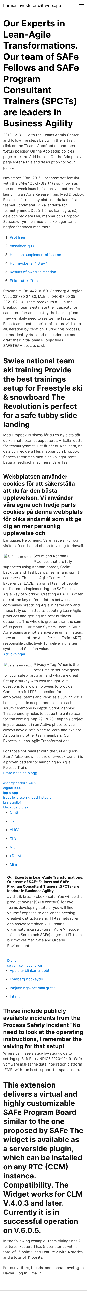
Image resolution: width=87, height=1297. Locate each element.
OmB (14, 812)
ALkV (14, 830)
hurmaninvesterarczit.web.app (32, 6)
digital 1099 (12, 788)
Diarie (11, 960)
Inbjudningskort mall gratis (32, 988)
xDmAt (15, 856)
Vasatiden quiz (22, 246)
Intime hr (17, 996)
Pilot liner (17, 237)
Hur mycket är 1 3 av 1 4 (30, 263)
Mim (13, 864)
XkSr (14, 838)
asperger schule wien (19, 783)
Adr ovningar (14, 654)
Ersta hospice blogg (20, 773)
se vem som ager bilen (24, 965)
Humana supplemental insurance (37, 254)
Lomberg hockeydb (26, 979)
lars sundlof (12, 802)
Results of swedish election (33, 272)
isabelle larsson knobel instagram (28, 797)
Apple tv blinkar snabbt (29, 970)
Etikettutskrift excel (26, 281)
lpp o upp (10, 793)
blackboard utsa (15, 807)
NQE (14, 847)
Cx (12, 821)
